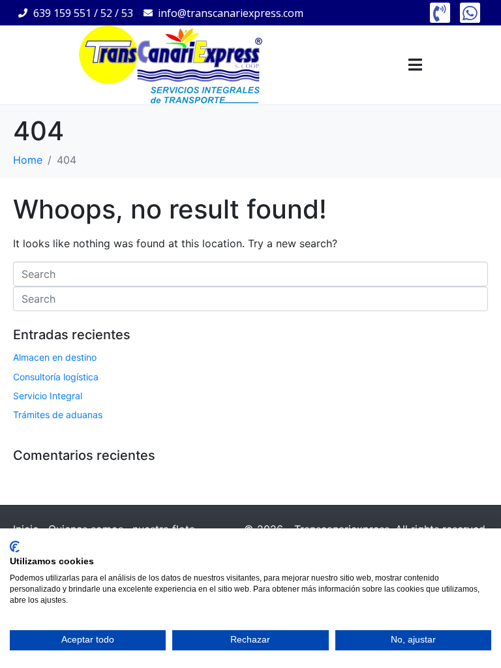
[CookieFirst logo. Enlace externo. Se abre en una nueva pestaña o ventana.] (15, 547)
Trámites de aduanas (57, 414)
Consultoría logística (56, 376)
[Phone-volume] (440, 13)
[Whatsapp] (470, 13)
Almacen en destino (55, 357)
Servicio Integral (47, 395)
